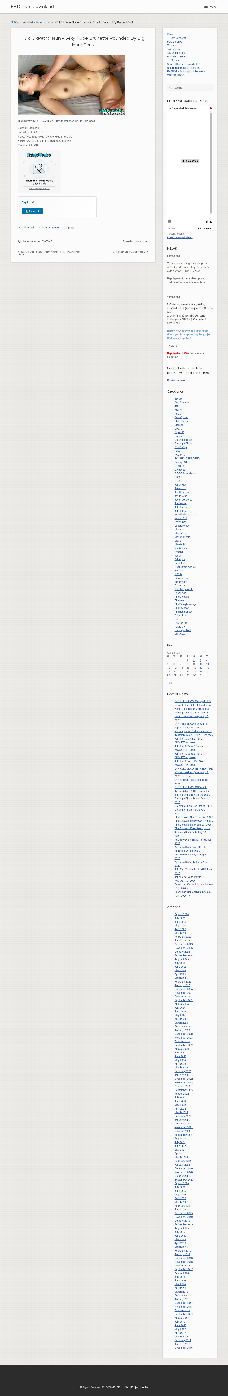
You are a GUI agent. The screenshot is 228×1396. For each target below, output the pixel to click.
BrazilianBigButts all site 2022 (183, 67)
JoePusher (181, 503)
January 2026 (182, 940)
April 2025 (180, 974)
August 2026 (182, 914)
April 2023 (180, 1063)
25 (207, 671)
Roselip (179, 570)
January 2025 (182, 985)
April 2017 (180, 1332)
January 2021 (182, 1164)
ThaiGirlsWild (182, 596)
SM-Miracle (181, 581)
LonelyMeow (182, 525)
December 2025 (184, 944)
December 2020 (184, 1168)
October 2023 (182, 1041)
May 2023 (180, 1060)
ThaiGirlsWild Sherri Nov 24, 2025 (194, 817)
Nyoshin (179, 552)
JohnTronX (181, 510)
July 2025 (180, 963)
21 (181, 671)
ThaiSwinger (182, 608)
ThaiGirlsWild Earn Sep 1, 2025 (192, 828)
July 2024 (180, 1007)
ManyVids (180, 533)
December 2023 (184, 1034)
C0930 (178, 428)
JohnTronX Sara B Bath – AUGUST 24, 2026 (189, 748)
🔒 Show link (32, 211)
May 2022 (180, 1105)
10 (201, 664)
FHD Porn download (32, 6)
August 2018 (182, 1273)
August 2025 (182, 959)
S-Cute (178, 574)
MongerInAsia (182, 537)
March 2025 (181, 977)
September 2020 (184, 1179)
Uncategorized (183, 630)
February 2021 (183, 1161)
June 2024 (180, 1011)
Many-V (179, 529)
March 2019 (181, 1247)
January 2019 (182, 1254)
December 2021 (184, 1123)
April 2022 (180, 1108)
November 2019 (184, 1217)
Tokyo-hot (180, 615)
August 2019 (182, 1228)
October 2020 (182, 1176)
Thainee (179, 600)
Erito (177, 451)
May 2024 (180, 1015)
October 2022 (182, 1086)
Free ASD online (176, 56)
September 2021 (184, 1134)
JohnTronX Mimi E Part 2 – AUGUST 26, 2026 (190, 740)
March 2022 (181, 1112)
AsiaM (178, 413)
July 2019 (180, 1232)
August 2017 (182, 1317)
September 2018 (184, 1269)
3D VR (178, 398)
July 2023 (180, 1052)
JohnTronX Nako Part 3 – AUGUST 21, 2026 (189, 763)
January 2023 (182, 1075)
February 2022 (183, 1116)
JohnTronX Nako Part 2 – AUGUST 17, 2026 (189, 878)
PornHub (180, 563)
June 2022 (180, 1101)
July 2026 (180, 918)
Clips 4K (171, 45)
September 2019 (184, 1224)
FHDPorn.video (121, 1387)
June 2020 (180, 1190)
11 (207, 664)
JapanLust (180, 488)
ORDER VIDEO (175, 75)
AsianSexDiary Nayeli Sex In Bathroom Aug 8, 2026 (190, 848)
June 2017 (180, 1325)
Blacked (179, 424)
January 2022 (182, 1119)
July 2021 (180, 1142)
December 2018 (184, 1258)
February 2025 (183, 981)
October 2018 (182, 1265)
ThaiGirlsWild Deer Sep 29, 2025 (193, 824)
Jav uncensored (45, 22)
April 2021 (180, 1153)
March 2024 (181, 1022)
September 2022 (184, 1090)
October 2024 (182, 996)
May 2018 (180, 1284)
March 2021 (181, 1157)
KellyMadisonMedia (185, 514)
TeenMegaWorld (184, 589)
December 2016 (184, 1347)
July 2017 (180, 1321)
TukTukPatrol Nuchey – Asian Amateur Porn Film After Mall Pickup (49, 253)
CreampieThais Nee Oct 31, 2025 (194, 806)
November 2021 (184, 1127)
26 (168, 675)
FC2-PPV (180, 454)
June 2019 (180, 1235)
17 (201, 667)
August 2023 (182, 1048)
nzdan (178, 555)
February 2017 (183, 1340)
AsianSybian (181, 417)
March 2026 (181, 933)
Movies (175, 60)
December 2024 (184, 989)
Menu (212, 7)
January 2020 (182, 1209)
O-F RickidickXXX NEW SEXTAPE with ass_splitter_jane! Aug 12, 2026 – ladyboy (194, 772)
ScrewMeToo (182, 578)
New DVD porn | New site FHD (184, 64)
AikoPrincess (182, 402)
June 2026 (180, 921)
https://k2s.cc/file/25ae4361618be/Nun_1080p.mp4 (46, 227)
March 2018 (181, 1291)
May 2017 (180, 1329)
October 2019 (182, 1220)
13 (174, 667)
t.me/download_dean (180, 237)
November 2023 (184, 1037)
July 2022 (180, 1097)
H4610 (178, 481)
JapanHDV (180, 484)
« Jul (169, 682)
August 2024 (182, 1004)
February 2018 (183, 1295)
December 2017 (184, 1303)
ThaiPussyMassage (186, 604)
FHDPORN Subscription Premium (186, 71)
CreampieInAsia (184, 439)
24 (201, 671)
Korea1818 (181, 518)
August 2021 (182, 1138)
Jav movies (173, 49)
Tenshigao (180, 593)
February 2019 (183, 1250)
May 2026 (180, 925)
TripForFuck (181, 623)
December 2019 (184, 1213)
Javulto (144, 1387)
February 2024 (183, 1026)
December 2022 (184, 1078)
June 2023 (180, 1056)
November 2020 (184, 1172)
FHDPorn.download (22, 22)
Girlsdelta (180, 469)
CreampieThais (183, 443)
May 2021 (180, 1149)
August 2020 (182, 1183)
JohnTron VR (182, 507)
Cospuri (179, 436)
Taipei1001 (181, 585)
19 (168, 671)
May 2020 (180, 1194)
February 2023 (183, 1071)
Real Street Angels (185, 566)
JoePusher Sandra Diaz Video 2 (129, 251)
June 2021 (180, 1146)
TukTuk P (47, 241)
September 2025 (184, 955)
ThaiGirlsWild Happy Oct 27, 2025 (194, 821)
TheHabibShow (183, 611)
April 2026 (180, 929)
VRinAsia (180, 634)
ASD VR (179, 410)
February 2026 (183, 936)
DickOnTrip (181, 447)
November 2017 (184, 1306)
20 (174, 671)
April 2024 (180, 1019)
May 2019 (180, 1239)
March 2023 (181, 1067)
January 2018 (182, 1299)
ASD (177, 406)
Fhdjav (134, 1387)
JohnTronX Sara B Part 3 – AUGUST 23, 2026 (190, 755)
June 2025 (180, 966)
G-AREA (179, 466)
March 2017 (181, 1336)
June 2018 (180, 1280)
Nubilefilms (181, 548)
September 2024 (184, 1000)
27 (174, 675)
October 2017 (182, 1310)
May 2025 (180, 970)
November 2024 (184, 992)
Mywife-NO (181, 544)
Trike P (178, 619)
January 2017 (182, 1344)
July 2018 (180, 1276)
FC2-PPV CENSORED (187, 458)
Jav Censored (178, 37)
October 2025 (182, 951)
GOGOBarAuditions (186, 473)
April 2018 (180, 1288)
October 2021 (182, 1131)
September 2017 (184, 1314)
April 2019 (180, 1243)
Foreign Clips (174, 41)
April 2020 (180, 1198)
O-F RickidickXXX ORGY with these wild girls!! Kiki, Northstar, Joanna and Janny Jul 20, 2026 (192, 790)
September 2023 (184, 1045)
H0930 (178, 477)
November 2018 (184, 1261)
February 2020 (183, 1205)
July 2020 (180, 1187)
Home (170, 34)
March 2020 (181, 1202)
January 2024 (182, 1030)
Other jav (180, 559)
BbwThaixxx (181, 421)
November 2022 (184, 1082)
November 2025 (184, 948)
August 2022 (182, 1093)
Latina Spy (180, 522)
